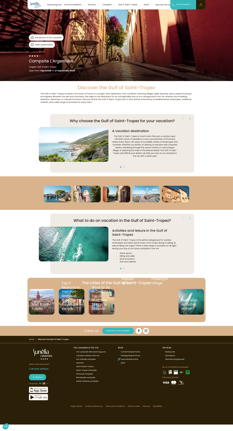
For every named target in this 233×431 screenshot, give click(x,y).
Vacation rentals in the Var (87, 355)
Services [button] (92, 4)
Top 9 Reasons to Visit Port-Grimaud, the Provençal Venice (71, 301)
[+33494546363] (173, 4)
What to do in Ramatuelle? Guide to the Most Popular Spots (131, 284)
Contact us (37, 377)
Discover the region (165, 4)
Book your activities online (189, 304)
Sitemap (146, 406)
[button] (200, 4)
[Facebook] (139, 331)
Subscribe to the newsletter (118, 331)
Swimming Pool (54, 4)
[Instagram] (146, 331)
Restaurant (170, 352)
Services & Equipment (174, 359)
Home (31, 339)
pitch (123, 363)
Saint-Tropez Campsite (86, 370)
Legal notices (76, 406)
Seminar (80, 363)
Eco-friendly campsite (86, 359)
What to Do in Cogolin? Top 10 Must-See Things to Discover (101, 301)
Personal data (134, 406)
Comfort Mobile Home (130, 352)
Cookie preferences (94, 406)
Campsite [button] (107, 4)
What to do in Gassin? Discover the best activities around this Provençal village (160, 284)
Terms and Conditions (115, 406)
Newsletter (157, 406)
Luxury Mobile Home (129, 359)
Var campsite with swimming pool (91, 352)
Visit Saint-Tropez (41, 306)
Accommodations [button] (73, 4)
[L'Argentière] (36, 5)
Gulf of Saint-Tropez (85, 366)
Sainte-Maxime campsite (87, 381)
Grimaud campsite (84, 374)
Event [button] (147, 4)
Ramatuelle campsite (85, 377)
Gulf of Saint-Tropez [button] (128, 4)
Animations (170, 355)
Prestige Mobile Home (130, 355)
